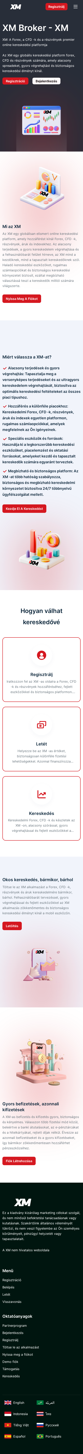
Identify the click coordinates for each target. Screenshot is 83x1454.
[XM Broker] (15, 6)
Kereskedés (11, 1376)
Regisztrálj (56, 7)
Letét (6, 1294)
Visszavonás (11, 1302)
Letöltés (12, 926)
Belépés (8, 1287)
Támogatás (10, 1369)
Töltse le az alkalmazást (20, 1347)
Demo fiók (10, 1362)
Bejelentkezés (46, 81)
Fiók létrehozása (19, 1161)
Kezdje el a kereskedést (24, 509)
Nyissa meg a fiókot (22, 299)
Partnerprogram (14, 1326)
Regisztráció (15, 81)
